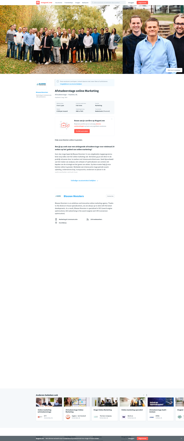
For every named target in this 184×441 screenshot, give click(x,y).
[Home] (44, 2)
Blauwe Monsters (42, 92)
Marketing (98, 105)
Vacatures (58, 3)
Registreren (142, 3)
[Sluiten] (181, 438)
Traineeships (68, 3)
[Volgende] (146, 395)
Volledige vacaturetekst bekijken (83, 180)
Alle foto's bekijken (174, 70)
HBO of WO (79, 111)
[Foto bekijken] (61, 39)
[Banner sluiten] (111, 119)
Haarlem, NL (73, 94)
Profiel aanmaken (82, 131)
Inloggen (131, 3)
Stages (77, 3)
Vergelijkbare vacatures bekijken (71, 84)
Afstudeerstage (61, 94)
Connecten (110, 196)
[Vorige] (143, 395)
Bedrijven (85, 3)
